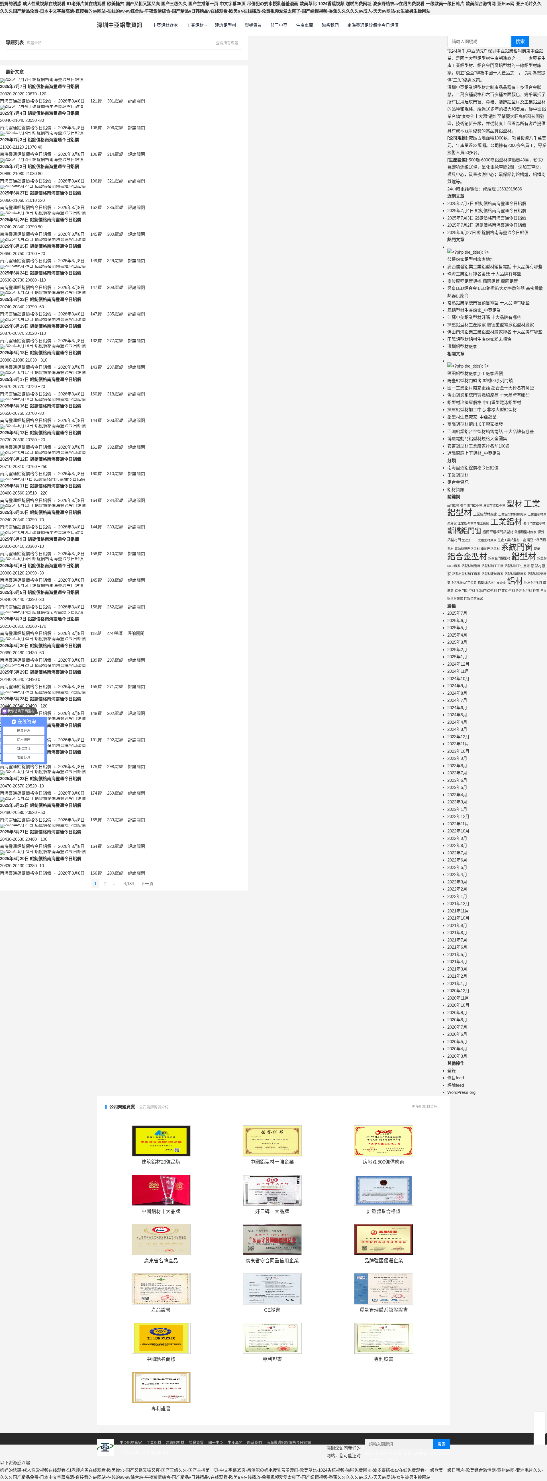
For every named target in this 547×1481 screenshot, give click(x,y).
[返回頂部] (539, 1439)
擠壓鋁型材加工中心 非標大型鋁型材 (482, 409)
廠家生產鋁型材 (494, 505)
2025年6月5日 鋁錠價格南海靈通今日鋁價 (39, 592)
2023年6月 (457, 780)
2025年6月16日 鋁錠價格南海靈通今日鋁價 (40, 405)
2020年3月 (457, 1056)
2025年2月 (457, 649)
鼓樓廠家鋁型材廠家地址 (470, 259)
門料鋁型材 (524, 590)
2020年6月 (457, 1034)
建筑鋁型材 (225, 25)
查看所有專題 (227, 43)
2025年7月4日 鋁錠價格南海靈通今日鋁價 (39, 113)
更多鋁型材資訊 (425, 1106)
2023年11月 (458, 743)
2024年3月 (457, 729)
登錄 (451, 1070)
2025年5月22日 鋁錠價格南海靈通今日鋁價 (40, 805)
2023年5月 (457, 787)
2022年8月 (457, 845)
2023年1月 (457, 809)
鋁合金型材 (467, 556)
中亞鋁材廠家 (165, 25)
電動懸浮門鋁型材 (467, 549)
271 (114, 686)
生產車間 (304, 25)
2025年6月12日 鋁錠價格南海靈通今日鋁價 (40, 459)
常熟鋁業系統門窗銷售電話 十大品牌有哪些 (488, 302)
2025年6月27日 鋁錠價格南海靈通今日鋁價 (40, 192)
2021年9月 (457, 925)
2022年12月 (458, 816)
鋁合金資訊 (458, 482)
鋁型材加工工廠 (492, 566)
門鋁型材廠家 (473, 598)
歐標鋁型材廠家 (525, 532)
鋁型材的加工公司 (464, 582)
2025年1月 (457, 656)
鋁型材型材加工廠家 (466, 574)
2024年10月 (458, 678)
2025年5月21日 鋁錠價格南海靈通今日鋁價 (40, 831)
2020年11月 (458, 998)
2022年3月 (457, 881)
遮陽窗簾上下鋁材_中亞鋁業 (474, 453)
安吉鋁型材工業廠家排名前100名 (478, 446)
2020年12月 (458, 990)
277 (114, 340)
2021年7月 (457, 940)
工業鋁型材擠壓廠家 (512, 514)
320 (114, 846)
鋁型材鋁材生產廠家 (492, 582)
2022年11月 (458, 823)
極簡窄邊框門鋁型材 (498, 532)
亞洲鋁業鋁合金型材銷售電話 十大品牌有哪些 (490, 431)
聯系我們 (330, 25)
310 (114, 473)
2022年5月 (457, 867)
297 (114, 367)
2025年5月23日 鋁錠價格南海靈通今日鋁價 (40, 778)
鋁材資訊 (455, 489)
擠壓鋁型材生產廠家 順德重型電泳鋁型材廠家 (490, 324)
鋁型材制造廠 (471, 566)
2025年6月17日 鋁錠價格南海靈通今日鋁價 (40, 379)
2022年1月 (457, 896)
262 (114, 606)
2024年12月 (458, 664)
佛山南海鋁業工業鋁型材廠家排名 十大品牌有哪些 (494, 331)
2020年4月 (457, 1048)
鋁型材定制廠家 (492, 574)
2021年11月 (458, 910)
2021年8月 (457, 932)
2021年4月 (457, 961)
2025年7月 (457, 613)
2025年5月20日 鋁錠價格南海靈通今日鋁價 (40, 858)
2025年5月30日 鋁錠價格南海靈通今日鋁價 (40, 645)
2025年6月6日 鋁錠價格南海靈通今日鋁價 (39, 565)
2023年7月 (457, 772)
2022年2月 (457, 889)
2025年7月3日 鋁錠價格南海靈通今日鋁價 (39, 139)
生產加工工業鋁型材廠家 (479, 540)
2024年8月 (457, 693)
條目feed (455, 1077)
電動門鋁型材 (490, 549)
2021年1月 (457, 983)
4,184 (129, 883)
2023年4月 (457, 794)
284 (114, 500)
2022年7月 (457, 852)
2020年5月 (457, 1041)
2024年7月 (457, 700)
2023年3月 (457, 801)
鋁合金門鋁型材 (499, 558)
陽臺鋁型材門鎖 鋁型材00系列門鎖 (480, 380)
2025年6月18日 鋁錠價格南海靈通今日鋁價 (40, 352)
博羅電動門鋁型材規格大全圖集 (477, 438)
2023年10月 (458, 751)
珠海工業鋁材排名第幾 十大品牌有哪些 (484, 273)
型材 (514, 504)
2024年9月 (457, 685)
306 (114, 127)
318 (114, 393)
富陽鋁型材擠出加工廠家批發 (475, 424)
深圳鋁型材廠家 (462, 346)
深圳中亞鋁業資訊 (119, 25)
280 (114, 873)
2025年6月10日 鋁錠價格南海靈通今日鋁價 (40, 512)
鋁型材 (523, 556)
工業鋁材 (195, 25)
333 (114, 526)
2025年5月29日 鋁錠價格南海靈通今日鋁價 (40, 672)
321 (114, 181)
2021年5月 (457, 954)
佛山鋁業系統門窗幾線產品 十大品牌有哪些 (488, 395)
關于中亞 (278, 25)
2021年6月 (457, 947)
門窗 (536, 590)
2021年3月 (457, 969)
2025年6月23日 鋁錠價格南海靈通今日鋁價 (40, 299)
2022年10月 (458, 830)
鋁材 (515, 581)
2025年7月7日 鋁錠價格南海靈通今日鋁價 (39, 86)
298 (114, 766)
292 (114, 739)
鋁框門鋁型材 (465, 591)
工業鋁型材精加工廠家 (473, 523)
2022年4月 (457, 874)
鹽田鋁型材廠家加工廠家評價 (475, 373)
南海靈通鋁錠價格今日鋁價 (373, 25)
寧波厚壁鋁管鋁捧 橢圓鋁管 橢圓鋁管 (482, 281)
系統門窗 (517, 547)
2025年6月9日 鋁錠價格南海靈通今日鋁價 (39, 539)
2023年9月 (457, 758)
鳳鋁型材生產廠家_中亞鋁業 (474, 310)
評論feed (455, 1085)
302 (114, 713)
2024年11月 (458, 671)
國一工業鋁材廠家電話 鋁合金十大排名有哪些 (490, 387)
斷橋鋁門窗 (464, 531)
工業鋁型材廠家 (485, 514)
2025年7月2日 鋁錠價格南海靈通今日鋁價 (39, 166)
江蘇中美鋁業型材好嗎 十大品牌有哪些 (484, 317)
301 (114, 101)
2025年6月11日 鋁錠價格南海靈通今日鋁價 (40, 485)
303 (114, 420)
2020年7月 (457, 1027)
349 (114, 260)
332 (114, 447)
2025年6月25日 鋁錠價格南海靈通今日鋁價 (40, 246)
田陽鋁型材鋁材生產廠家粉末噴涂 (479, 339)
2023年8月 (457, 765)
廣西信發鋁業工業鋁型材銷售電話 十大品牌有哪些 (494, 266)
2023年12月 (458, 736)
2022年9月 (457, 838)
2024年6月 (457, 707)
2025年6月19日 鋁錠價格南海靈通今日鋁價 (40, 326)
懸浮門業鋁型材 (534, 523)
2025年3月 (457, 642)
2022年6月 (457, 860)
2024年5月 (457, 714)
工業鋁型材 (458, 475)
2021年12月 (458, 903)
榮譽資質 (253, 25)
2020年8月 (457, 1019)
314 (114, 154)
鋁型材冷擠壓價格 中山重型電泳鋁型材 (484, 402)
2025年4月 (457, 635)
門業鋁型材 (506, 591)
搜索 (520, 41)
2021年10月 (458, 918)
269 (114, 793)
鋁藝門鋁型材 (486, 591)
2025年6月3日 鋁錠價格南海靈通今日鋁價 (39, 618)
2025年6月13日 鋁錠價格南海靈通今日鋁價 (40, 432)
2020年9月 (457, 1012)
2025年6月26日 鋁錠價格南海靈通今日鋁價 (40, 219)
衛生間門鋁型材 (471, 505)
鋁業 (537, 549)
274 (113, 633)
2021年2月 (457, 976)
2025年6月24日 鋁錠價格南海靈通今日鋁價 (40, 272)
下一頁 (147, 883)
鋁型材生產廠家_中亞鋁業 (472, 417)
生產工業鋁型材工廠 (512, 540)
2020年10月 (458, 1005)
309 (114, 234)
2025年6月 (457, 620)
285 (114, 207)
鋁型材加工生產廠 (517, 566)
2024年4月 (457, 722)
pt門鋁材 (453, 505)
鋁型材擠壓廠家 (515, 574)
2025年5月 (457, 627)
